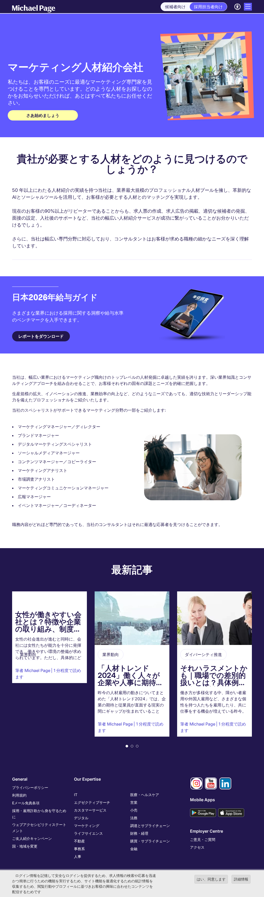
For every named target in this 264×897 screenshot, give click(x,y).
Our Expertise (87, 779)
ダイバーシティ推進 (203, 654)
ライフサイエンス (88, 833)
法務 (133, 818)
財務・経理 (139, 833)
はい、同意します (211, 879)
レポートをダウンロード (41, 336)
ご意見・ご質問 (202, 839)
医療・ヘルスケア (144, 794)
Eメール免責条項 (25, 803)
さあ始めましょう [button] (42, 115)
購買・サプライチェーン (150, 841)
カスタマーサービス (90, 810)
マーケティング (86, 825)
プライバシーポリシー (30, 787)
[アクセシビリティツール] (237, 7)
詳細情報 (241, 879)
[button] (127, 746)
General (19, 779)
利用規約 (19, 795)
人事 (77, 856)
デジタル (81, 818)
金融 (133, 849)
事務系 (79, 849)
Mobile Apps (202, 800)
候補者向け (175, 6)
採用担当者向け (208, 6)
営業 (133, 802)
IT (75, 794)
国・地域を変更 (24, 846)
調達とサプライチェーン (150, 825)
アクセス (197, 847)
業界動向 (28, 654)
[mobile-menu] (248, 7)
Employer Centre (206, 831)
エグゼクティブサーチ (92, 802)
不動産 (79, 841)
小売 (133, 810)
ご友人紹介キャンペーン (32, 838)
